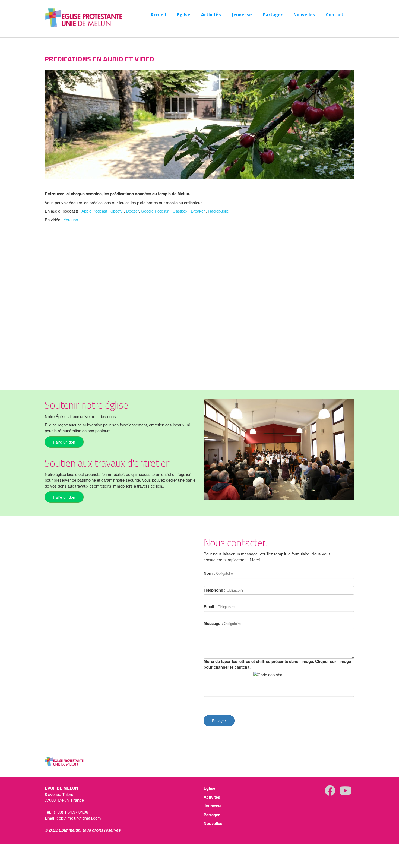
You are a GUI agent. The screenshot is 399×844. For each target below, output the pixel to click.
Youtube (71, 219)
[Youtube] (345, 793)
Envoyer (219, 720)
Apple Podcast (94, 211)
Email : (210, 606)
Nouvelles (304, 14)
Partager (273, 14)
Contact (334, 14)
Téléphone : (215, 590)
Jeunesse (242, 14)
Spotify (116, 211)
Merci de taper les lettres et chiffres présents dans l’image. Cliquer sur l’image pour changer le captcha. (277, 664)
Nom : (209, 573)
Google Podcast (155, 211)
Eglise (183, 14)
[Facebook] (330, 793)
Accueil (158, 14)
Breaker (198, 211)
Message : (213, 623)
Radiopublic (218, 211)
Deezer (132, 211)
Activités (211, 14)
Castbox (180, 211)
